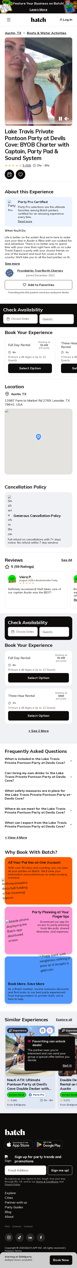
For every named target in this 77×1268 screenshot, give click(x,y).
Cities (9, 1198)
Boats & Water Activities (46, 33)
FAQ (7, 1226)
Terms (18, 1250)
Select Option (30, 368)
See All (66, 560)
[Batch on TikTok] (19, 1237)
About (9, 1217)
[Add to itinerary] (9, 174)
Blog (8, 1212)
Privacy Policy (12, 1184)
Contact (28, 1226)
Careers (16, 1226)
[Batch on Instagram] (9, 1237)
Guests (48, 319)
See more (12, 263)
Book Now (61, 1260)
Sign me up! (60, 1170)
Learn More (38, 9)
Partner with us (16, 1202)
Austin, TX (13, 33)
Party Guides (14, 1207)
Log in (67, 19)
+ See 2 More (38, 731)
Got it (67, 1065)
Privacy (9, 1250)
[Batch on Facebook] (41, 1237)
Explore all (64, 1019)
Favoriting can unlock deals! (48, 1043)
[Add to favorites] (20, 174)
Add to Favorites (41, 285)
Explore (10, 1193)
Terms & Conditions (47, 1181)
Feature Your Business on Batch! (38, 3)
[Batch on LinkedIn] (30, 1237)
